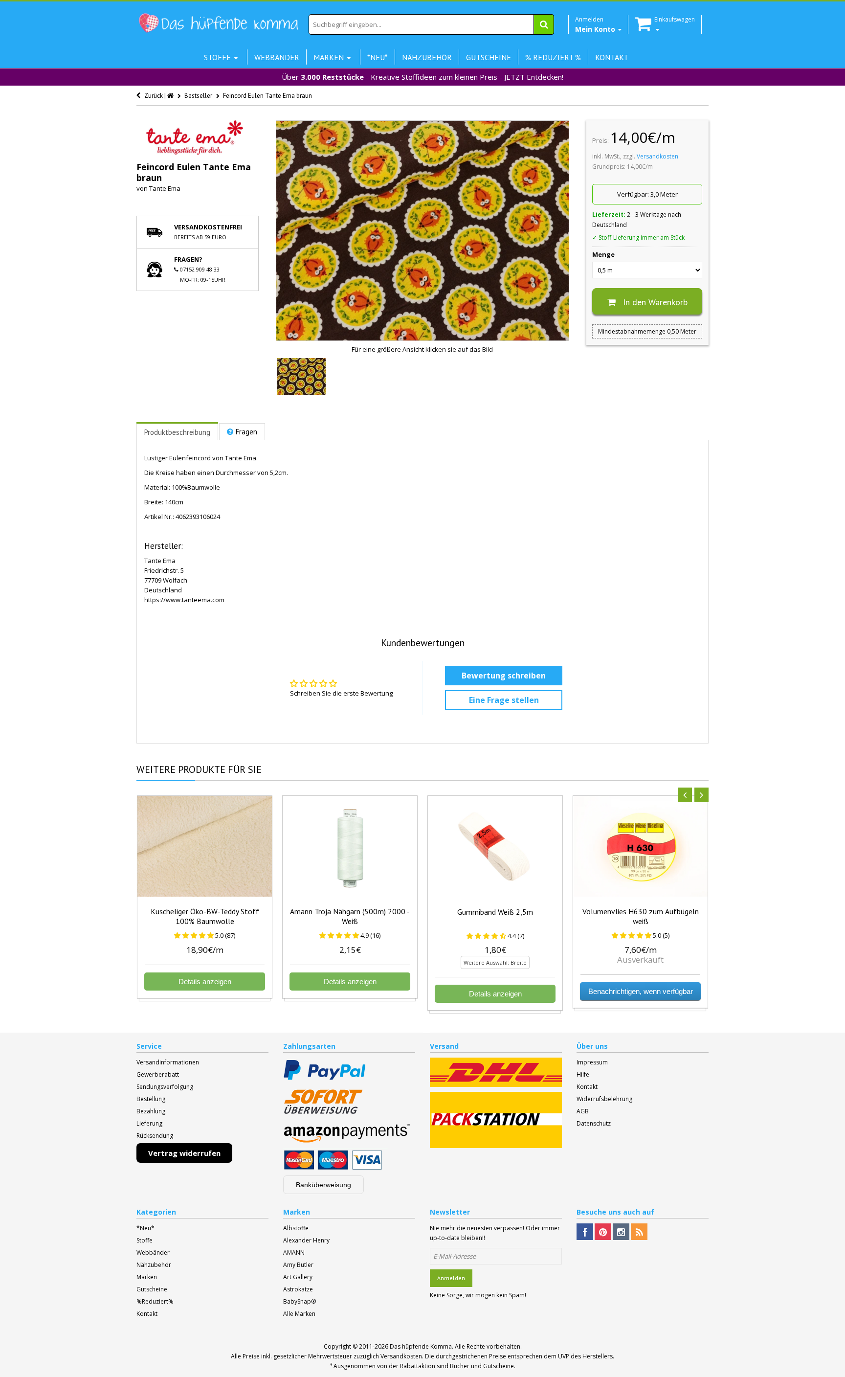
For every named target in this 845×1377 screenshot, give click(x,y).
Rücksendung (154, 1135)
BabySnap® (299, 1301)
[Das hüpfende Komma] (218, 23)
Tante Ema (164, 188)
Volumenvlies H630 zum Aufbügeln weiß (640, 916)
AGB (583, 1111)
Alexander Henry (306, 1240)
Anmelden (451, 1278)
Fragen (246, 431)
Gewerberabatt (157, 1074)
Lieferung (149, 1123)
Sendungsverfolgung (164, 1087)
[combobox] (431, 24)
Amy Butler (298, 1265)
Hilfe (583, 1074)
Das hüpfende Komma (421, 1346)
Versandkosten (657, 156)
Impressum (592, 1062)
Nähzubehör (153, 1265)
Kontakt (587, 1087)
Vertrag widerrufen (184, 1153)
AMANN (294, 1252)
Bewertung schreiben (504, 675)
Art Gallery (297, 1277)
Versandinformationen (167, 1062)
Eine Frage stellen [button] (504, 700)
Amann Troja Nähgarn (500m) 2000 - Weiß (350, 916)
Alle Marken (299, 1313)
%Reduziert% (155, 1301)
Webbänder (153, 1252)
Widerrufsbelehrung (604, 1099)
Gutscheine (151, 1289)
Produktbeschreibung (177, 432)
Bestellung (150, 1099)
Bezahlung (150, 1111)
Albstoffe (296, 1228)
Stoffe (144, 1240)
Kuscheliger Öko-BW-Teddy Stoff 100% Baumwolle (205, 916)
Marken (146, 1277)
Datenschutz (594, 1123)
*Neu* (145, 1228)
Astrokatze (298, 1289)
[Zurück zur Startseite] (171, 95)
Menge (603, 254)
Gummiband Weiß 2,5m (495, 912)
